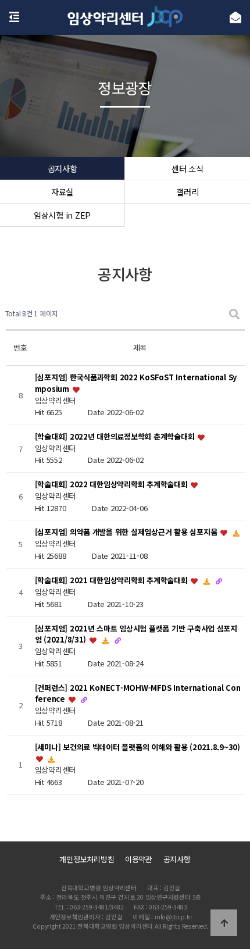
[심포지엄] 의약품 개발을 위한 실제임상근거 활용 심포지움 (127, 532)
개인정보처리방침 (86, 859)
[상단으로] (223, 922)
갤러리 (187, 191)
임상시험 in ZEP (62, 215)
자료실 (62, 191)
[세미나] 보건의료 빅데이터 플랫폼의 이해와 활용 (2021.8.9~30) (137, 746)
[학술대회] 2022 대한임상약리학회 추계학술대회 (112, 484)
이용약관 (138, 859)
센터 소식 (187, 168)
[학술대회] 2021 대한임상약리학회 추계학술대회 (112, 580)
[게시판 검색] (234, 314)
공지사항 (62, 168)
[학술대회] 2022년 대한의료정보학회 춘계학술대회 (116, 436)
